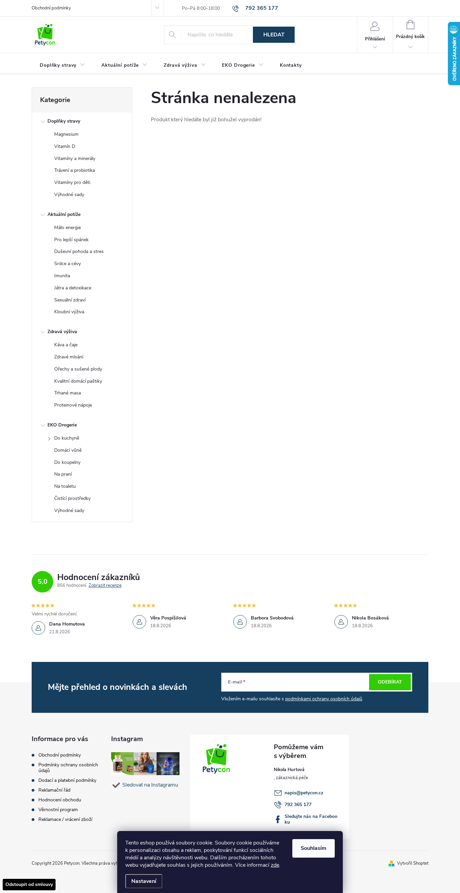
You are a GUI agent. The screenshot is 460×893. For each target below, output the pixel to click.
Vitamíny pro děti (72, 182)
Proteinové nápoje (73, 405)
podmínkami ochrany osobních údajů (323, 699)
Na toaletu (65, 486)
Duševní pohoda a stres (79, 251)
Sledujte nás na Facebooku (311, 819)
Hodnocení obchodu (59, 800)
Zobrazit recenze (105, 585)
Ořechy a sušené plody (78, 369)
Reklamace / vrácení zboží (65, 819)
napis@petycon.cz (304, 793)
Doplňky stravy (63, 121)
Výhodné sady (69, 194)
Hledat (274, 34)
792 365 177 (298, 804)
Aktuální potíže (63, 214)
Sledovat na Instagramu (150, 785)
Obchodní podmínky (51, 8)
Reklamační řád (54, 790)
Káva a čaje (65, 345)
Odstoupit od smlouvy (29, 884)
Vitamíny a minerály (74, 158)
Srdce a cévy (67, 263)
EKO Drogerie (62, 425)
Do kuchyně (66, 438)
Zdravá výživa (62, 331)
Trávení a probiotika (74, 170)
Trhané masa (67, 393)
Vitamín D (64, 146)
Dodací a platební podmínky (67, 780)
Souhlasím (313, 848)
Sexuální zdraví (70, 300)
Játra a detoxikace (72, 288)
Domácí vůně (67, 450)
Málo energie (67, 227)
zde (275, 865)
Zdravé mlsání (68, 357)
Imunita (62, 276)
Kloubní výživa (69, 312)
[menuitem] (62, 65)
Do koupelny (67, 462)
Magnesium (66, 134)
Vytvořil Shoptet (412, 863)
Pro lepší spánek (71, 239)
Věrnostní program (58, 809)
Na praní (63, 474)
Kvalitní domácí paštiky (78, 381)
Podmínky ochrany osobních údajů (68, 768)
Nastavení (143, 881)
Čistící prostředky (72, 498)
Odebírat (390, 682)
